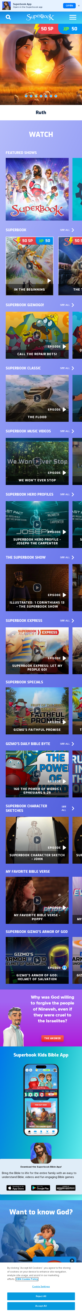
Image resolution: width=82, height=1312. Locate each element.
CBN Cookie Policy (27, 1279)
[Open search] (8, 17)
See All (65, 230)
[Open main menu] (72, 17)
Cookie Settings (41, 1286)
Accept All (41, 1305)
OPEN (69, 5)
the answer (52, 1038)
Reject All (41, 1296)
